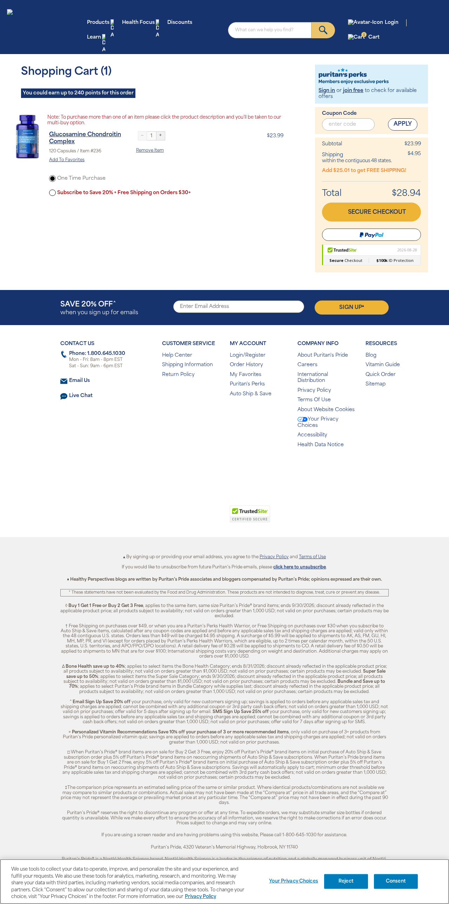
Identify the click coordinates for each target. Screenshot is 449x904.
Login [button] (391, 22)
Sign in (327, 90)
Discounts (179, 22)
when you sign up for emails (99, 308)
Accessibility (312, 435)
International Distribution (312, 378)
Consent (396, 881)
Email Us (79, 380)
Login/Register (248, 355)
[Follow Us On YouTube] (239, 467)
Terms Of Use (314, 400)
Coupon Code (339, 113)
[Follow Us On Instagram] (223, 467)
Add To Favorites (67, 160)
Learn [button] (94, 37)
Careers (307, 365)
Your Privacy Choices (318, 422)
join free (353, 90)
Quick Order (381, 374)
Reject (346, 881)
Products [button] (98, 22)
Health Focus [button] (138, 22)
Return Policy (178, 374)
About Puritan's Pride (322, 355)
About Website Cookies (326, 410)
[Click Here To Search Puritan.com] (323, 30)
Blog (371, 355)
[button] (195, 518)
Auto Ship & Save (251, 394)
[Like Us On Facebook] (207, 467)
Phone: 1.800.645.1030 (97, 353)
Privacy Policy (314, 390)
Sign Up (351, 307)
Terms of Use (312, 557)
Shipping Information (187, 365)
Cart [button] (371, 37)
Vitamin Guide (383, 365)
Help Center (177, 355)
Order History (246, 365)
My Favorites (245, 374)
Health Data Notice (320, 445)
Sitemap (376, 384)
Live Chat (81, 395)
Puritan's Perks (247, 384)
